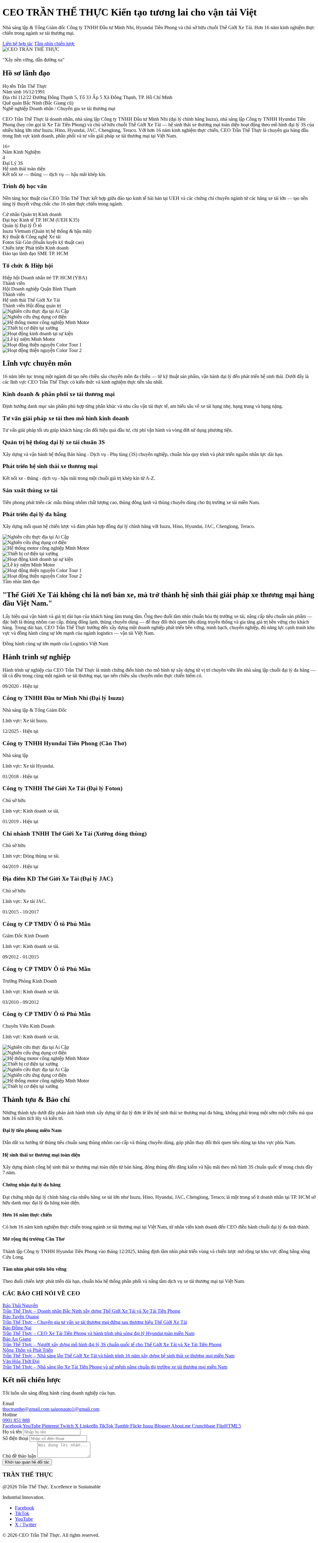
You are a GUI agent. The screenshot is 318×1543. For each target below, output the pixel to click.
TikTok (22, 1513)
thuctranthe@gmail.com (26, 1409)
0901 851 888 (16, 1420)
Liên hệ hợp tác (17, 43)
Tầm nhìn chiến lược (54, 43)
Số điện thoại (15, 1438)
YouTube (24, 1519)
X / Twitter (25, 1524)
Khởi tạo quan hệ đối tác (27, 1462)
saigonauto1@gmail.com (75, 1409)
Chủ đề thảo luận (19, 1456)
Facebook (24, 1507)
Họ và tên (12, 1431)
